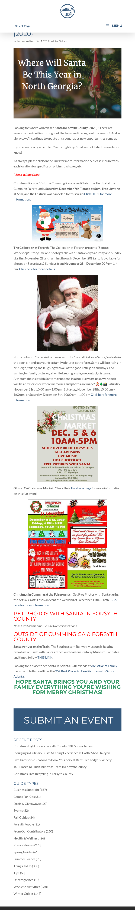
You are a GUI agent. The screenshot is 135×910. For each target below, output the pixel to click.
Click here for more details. (37, 269)
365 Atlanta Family (104, 666)
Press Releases (24, 845)
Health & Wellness (26, 838)
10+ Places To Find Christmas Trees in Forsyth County (50, 767)
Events (18, 810)
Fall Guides (21, 817)
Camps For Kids (24, 797)
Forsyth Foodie (24, 824)
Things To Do (22, 866)
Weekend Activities (27, 887)
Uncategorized (24, 880)
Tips (17, 873)
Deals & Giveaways (27, 804)
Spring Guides (23, 852)
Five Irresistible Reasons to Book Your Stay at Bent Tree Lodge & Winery (63, 760)
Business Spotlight (26, 790)
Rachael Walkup (25, 41)
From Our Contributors (29, 831)
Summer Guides (24, 859)
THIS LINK (44, 657)
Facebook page (81, 488)
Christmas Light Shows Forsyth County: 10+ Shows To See (53, 746)
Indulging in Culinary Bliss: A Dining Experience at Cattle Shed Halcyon (62, 753)
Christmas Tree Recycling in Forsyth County (43, 774)
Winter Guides (58, 41)
